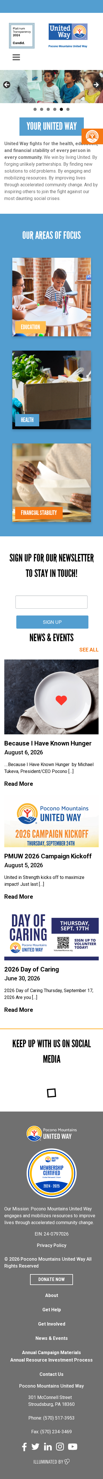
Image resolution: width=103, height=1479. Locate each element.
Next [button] (96, 85)
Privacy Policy (51, 1245)
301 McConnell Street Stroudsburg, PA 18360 (51, 1401)
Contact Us (51, 1374)
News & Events (51, 1338)
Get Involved (51, 1324)
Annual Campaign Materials (51, 1352)
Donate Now (51, 1279)
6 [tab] (68, 109)
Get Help (51, 1309)
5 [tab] (61, 109)
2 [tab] (41, 109)
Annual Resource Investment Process (51, 1360)
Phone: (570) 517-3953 (51, 1418)
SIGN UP (52, 622)
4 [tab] (54, 109)
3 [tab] (48, 109)
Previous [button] (7, 85)
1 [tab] (35, 109)
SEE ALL (89, 650)
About (51, 1295)
